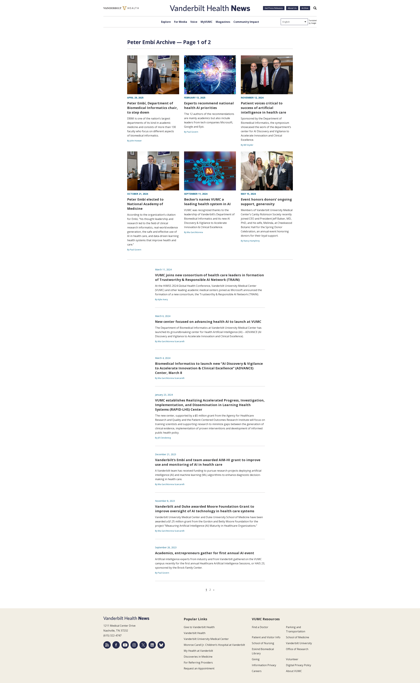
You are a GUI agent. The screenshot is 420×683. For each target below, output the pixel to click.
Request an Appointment (199, 668)
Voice (193, 22)
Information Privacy (264, 665)
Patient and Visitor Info (266, 637)
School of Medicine (297, 637)
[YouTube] (125, 645)
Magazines (223, 22)
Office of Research (297, 649)
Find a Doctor (260, 627)
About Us (292, 8)
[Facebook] (116, 645)
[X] (143, 645)
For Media (180, 22)
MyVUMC (206, 22)
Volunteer (292, 659)
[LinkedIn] (152, 645)
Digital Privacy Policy (298, 665)
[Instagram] (134, 645)
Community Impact (246, 22)
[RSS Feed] (107, 645)
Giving (256, 659)
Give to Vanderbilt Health (199, 627)
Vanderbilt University (299, 643)
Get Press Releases (274, 8)
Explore (166, 22)
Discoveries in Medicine (198, 656)
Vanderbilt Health (194, 633)
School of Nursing (263, 643)
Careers (257, 671)
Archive (305, 8)
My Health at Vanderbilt (198, 651)
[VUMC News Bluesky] (161, 645)
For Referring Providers (198, 662)
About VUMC (294, 671)
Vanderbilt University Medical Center (206, 639)
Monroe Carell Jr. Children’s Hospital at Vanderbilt (214, 645)
